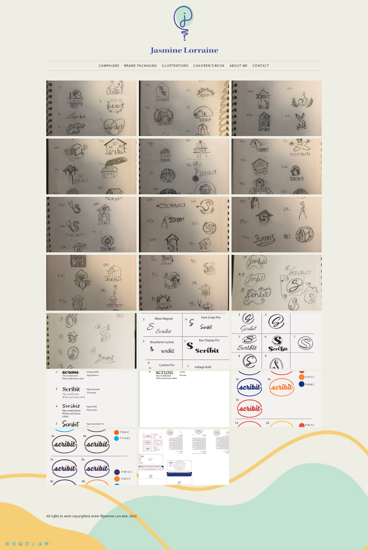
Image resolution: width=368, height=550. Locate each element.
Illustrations (175, 66)
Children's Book (209, 66)
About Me (239, 66)
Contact (261, 66)
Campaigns (109, 66)
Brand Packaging (140, 66)
